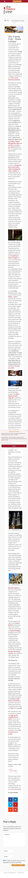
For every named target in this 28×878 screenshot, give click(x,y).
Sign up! (14, 446)
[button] (14, 431)
